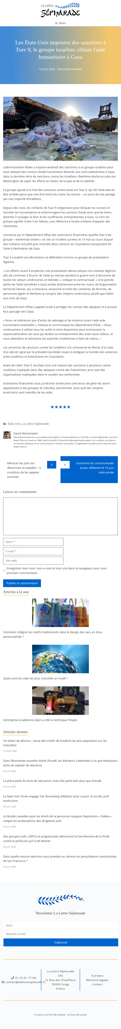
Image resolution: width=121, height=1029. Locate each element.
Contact (97, 984)
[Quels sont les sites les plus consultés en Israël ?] (60, 671)
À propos (97, 975)
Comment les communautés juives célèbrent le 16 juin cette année (95, 467)
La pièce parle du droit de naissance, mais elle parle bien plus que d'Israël (52, 781)
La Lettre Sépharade (36, 424)
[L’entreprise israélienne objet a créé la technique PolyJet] (60, 712)
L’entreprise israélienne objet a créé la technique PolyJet (40, 720)
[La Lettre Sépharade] (60, 9)
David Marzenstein (70, 69)
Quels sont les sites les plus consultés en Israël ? (35, 678)
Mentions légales (97, 980)
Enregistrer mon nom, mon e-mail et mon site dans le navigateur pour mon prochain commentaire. (57, 570)
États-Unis (14, 424)
